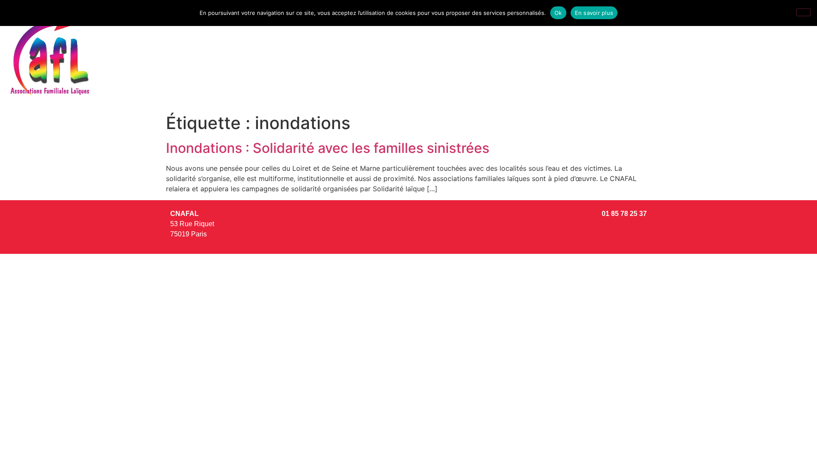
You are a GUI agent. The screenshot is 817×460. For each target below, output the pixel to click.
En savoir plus (594, 12)
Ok (558, 12)
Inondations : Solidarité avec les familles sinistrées (327, 148)
